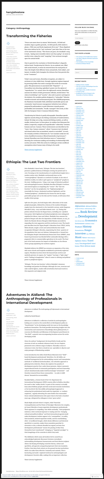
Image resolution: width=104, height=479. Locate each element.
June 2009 (78, 187)
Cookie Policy (35, 476)
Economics (9, 182)
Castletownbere (10, 60)
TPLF (17, 196)
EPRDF (14, 186)
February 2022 (80, 115)
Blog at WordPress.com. (22, 471)
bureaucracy (9, 325)
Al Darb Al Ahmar (79, 208)
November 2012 (80, 168)
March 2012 (79, 173)
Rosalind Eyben (10, 333)
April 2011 (78, 177)
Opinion (78, 241)
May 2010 (78, 185)
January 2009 (79, 194)
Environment (9, 54)
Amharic (11, 184)
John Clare (9, 65)
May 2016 (78, 146)
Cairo (76, 217)
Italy (87, 234)
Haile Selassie (15, 189)
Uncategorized (85, 243)
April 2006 (79, 197)
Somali (17, 194)
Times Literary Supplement (33, 149)
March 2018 (79, 129)
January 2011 (79, 182)
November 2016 (80, 142)
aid (7, 321)
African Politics (10, 176)
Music (78, 237)
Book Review (88, 212)
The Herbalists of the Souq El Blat (84, 62)
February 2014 (80, 159)
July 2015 (78, 151)
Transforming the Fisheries (29, 36)
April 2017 (78, 136)
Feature (78, 227)
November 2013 (80, 161)
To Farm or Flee (80, 91)
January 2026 (79, 108)
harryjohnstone (15, 12)
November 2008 (80, 195)
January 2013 (79, 166)
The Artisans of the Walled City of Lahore (86, 56)
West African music (87, 246)
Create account (80, 258)
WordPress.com (80, 265)
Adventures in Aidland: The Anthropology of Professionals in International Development (34, 299)
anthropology (9, 323)
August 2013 (79, 163)
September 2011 (80, 175)
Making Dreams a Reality (82, 84)
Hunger (88, 230)
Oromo (13, 194)
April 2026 (79, 106)
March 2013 (79, 165)
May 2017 (78, 134)
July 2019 (78, 122)
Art (94, 208)
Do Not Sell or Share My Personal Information (40, 471)
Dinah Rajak (13, 330)
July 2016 (78, 144)
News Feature (91, 237)
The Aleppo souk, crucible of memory (85, 90)
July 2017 (78, 130)
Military (92, 234)
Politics (84, 241)
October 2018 (79, 125)
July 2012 (78, 171)
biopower (14, 58)
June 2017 (78, 132)
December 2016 (80, 141)
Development (14, 52)
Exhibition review (89, 223)
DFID (7, 330)
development (13, 328)
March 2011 (79, 178)
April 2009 (79, 189)
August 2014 (79, 158)
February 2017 (80, 137)
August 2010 (79, 183)
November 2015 (80, 147)
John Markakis (10, 191)
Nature (84, 238)
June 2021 (78, 117)
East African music (80, 221)
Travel (90, 241)
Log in (77, 260)
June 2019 (78, 124)
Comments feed (80, 263)
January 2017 (79, 139)
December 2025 (80, 110)
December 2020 (80, 118)
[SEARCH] (96, 72)
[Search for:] (85, 72)
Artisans (77, 212)
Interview (80, 233)
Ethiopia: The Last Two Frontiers (33, 162)
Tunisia (77, 243)
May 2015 (78, 154)
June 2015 (78, 153)
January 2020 (79, 120)
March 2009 (79, 190)
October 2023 (79, 113)
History (14, 182)
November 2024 (80, 112)
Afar (7, 184)
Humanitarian (79, 230)
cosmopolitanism (11, 326)
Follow (77, 42)
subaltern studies (10, 196)
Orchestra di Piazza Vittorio (83, 63)
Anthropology (10, 51)
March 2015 (79, 156)
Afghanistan (80, 206)
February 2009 (80, 192)
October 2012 (79, 170)
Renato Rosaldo (14, 331)
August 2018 (79, 127)
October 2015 (79, 149)
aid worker (11, 321)
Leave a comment (11, 72)
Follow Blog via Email (84, 27)
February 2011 (79, 180)
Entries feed (79, 261)
